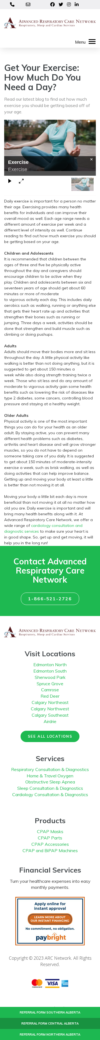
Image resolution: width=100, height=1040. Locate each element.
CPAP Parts (50, 838)
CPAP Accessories (50, 844)
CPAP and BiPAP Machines (50, 850)
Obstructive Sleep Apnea (50, 782)
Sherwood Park (50, 677)
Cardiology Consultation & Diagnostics (50, 794)
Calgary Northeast (50, 702)
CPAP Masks (50, 831)
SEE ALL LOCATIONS (50, 736)
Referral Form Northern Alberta (50, 1034)
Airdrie (50, 721)
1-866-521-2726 (50, 598)
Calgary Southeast (50, 715)
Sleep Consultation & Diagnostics (50, 788)
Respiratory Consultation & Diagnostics (50, 769)
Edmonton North (50, 664)
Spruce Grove (50, 683)
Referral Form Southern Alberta (50, 1012)
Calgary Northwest (50, 708)
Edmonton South (50, 671)
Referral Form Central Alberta (50, 1023)
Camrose (50, 689)
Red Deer (50, 696)
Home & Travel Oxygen (50, 775)
